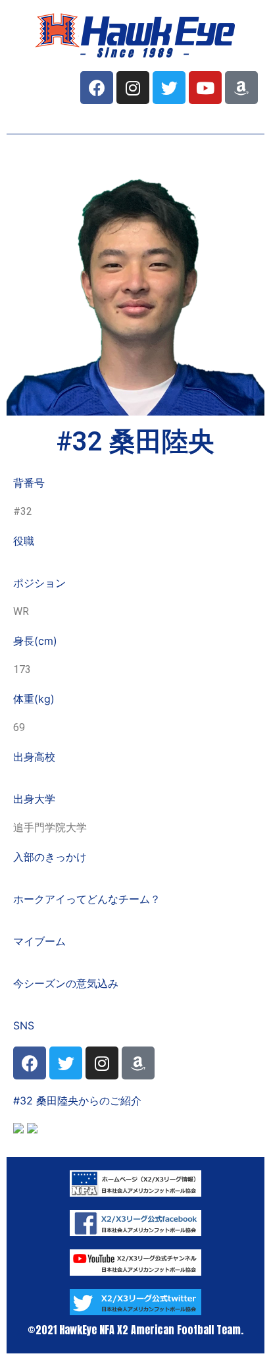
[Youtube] (205, 87)
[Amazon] (241, 87)
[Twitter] (169, 87)
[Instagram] (132, 87)
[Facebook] (96, 87)
